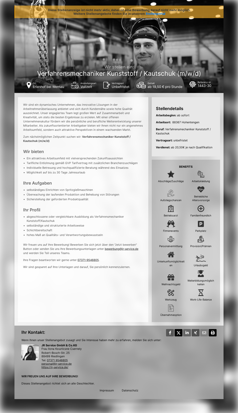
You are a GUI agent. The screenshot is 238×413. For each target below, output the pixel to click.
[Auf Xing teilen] (195, 332)
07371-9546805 (88, 260)
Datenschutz (130, 390)
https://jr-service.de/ (54, 367)
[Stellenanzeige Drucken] (213, 332)
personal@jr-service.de (56, 363)
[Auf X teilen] (178, 332)
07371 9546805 (57, 360)
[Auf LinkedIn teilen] (187, 332)
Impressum (107, 390)
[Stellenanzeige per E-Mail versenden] (204, 332)
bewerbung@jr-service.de (121, 249)
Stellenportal (155, 13)
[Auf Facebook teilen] (170, 332)
